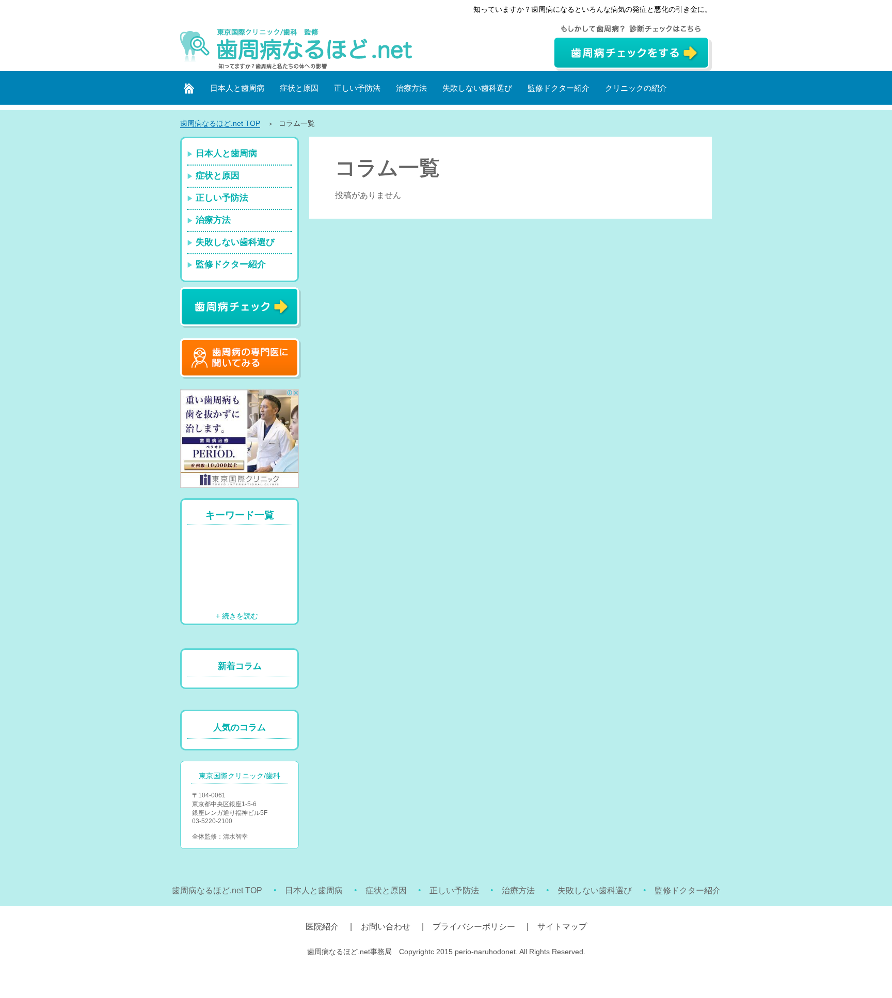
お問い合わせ (385, 926)
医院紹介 (322, 926)
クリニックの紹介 (636, 88)
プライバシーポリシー (474, 926)
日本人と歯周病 (237, 88)
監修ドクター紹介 (559, 88)
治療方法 (411, 88)
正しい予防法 (357, 88)
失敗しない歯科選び (477, 88)
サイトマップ (562, 926)
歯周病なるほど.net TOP (217, 890)
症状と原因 (299, 88)
